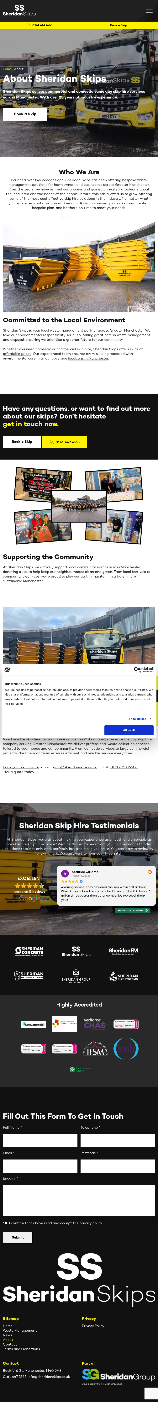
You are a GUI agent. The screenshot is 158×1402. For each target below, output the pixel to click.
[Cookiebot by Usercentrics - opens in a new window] (137, 670)
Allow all (129, 730)
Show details (137, 718)
